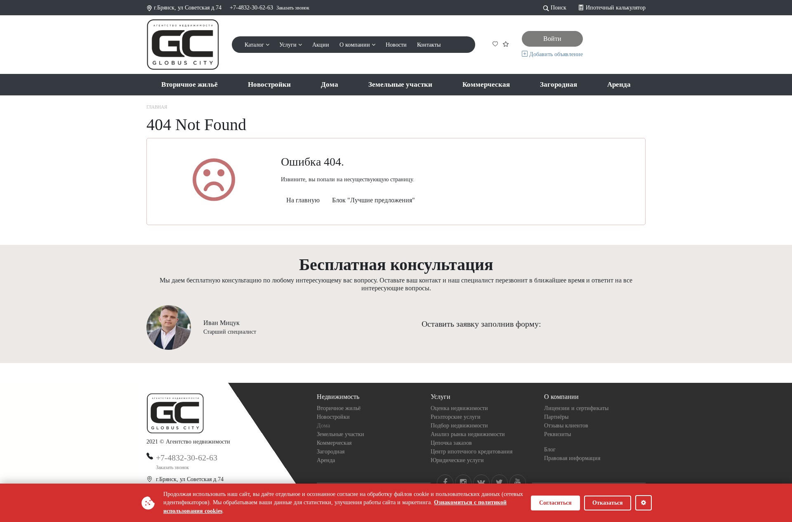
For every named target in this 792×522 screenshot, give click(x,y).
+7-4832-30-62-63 (251, 8)
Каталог (255, 45)
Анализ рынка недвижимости (468, 434)
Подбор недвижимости (459, 425)
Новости (396, 45)
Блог (550, 449)
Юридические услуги (457, 460)
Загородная (558, 84)
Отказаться (607, 503)
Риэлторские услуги (456, 417)
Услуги (288, 45)
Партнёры (556, 417)
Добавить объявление (555, 54)
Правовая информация (572, 458)
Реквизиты (557, 434)
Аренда (619, 84)
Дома (329, 84)
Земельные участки (400, 84)
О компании (355, 45)
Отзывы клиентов (566, 425)
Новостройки (269, 84)
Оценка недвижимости (459, 408)
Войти (552, 38)
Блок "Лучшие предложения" (373, 200)
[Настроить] (643, 502)
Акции (320, 45)
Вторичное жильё (189, 84)
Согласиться (555, 503)
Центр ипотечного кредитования (471, 451)
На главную (303, 200)
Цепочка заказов (451, 443)
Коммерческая (486, 84)
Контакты (429, 45)
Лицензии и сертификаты (576, 408)
